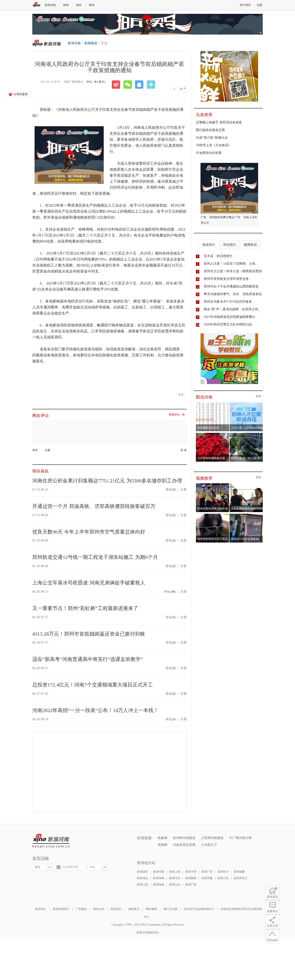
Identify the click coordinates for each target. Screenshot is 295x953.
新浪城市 (142, 871)
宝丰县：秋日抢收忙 (218, 256)
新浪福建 (239, 871)
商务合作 (98, 909)
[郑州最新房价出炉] (212, 403)
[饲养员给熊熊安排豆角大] (212, 515)
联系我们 (116, 909)
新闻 (66, 5)
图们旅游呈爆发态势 (210, 130)
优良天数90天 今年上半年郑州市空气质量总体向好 (88, 532)
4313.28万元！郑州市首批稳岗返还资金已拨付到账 (88, 634)
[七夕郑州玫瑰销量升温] (212, 434)
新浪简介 (40, 909)
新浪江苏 (223, 878)
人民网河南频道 (212, 838)
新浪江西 (142, 884)
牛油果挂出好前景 (209, 153)
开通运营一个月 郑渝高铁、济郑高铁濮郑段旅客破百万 (93, 506)
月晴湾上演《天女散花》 (213, 145)
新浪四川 (223, 871)
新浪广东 (206, 871)
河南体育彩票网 (184, 845)
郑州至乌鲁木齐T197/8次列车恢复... (229, 301)
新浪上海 (174, 871)
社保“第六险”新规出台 (212, 137)
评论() (170, 489)
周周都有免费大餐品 (221, 217)
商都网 (162, 845)
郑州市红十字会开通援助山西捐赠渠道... (232, 286)
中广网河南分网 (240, 838)
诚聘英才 (133, 909)
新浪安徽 (206, 878)
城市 (79, 5)
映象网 (162, 838)
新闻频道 (90, 43)
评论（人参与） (96, 81)
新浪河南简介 (61, 909)
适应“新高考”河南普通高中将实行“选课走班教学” (87, 659)
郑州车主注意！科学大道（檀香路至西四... (234, 271)
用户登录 (245, 5)
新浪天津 (190, 871)
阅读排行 (208, 244)
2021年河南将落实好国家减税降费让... (231, 317)
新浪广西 (190, 884)
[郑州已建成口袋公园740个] (246, 434)
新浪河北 (174, 878)
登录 (35, 450)
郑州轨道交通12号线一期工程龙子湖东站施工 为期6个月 (95, 557)
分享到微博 (20, 94)
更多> (259, 396)
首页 (37, 867)
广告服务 (81, 909)
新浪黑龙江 (241, 878)
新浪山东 (174, 884)
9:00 (92, 867)
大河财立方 (209, 845)
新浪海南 (158, 884)
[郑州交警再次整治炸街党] (212, 484)
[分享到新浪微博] (117, 84)
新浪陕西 (190, 878)
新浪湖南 (158, 878)
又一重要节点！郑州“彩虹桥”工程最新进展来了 (85, 608)
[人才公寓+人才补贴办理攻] (246, 403)
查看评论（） (178, 414)
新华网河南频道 (184, 838)
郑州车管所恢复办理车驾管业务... (228, 279)
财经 (91, 5)
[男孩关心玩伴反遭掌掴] (246, 515)
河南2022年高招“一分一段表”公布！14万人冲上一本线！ (95, 710)
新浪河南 (50, 5)
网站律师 (151, 909)
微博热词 (250, 244)
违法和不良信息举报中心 (199, 909)
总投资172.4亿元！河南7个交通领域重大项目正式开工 (92, 685)
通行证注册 (170, 909)
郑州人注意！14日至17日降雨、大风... (231, 263)
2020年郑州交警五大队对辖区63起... (229, 324)
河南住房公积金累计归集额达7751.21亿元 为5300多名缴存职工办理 (107, 481)
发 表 (183, 450)
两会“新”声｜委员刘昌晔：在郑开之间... (232, 309)
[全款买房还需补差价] (246, 484)
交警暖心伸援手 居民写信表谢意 (219, 122)
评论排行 (229, 244)
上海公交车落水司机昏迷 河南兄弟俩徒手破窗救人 (88, 583)
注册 (259, 5)
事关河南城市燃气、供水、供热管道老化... (234, 294)
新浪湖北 (142, 878)
